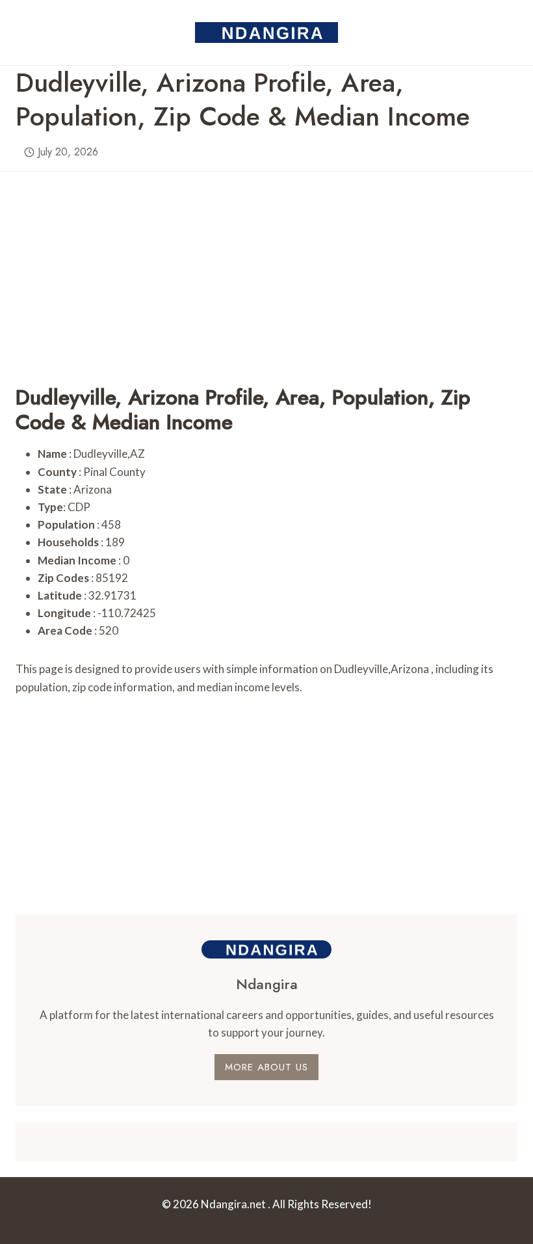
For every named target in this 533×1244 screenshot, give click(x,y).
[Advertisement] (266, 263)
